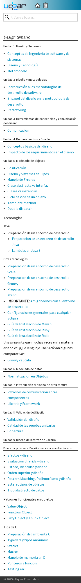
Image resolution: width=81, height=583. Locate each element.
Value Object (17, 506)
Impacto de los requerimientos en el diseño (40, 152)
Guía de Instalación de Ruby (28, 330)
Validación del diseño (23, 419)
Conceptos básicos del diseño (29, 146)
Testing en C (17, 569)
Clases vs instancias (22, 191)
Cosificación (16, 168)
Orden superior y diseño (25, 472)
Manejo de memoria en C (26, 557)
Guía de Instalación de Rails (28, 335)
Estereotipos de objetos (26, 484)
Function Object (19, 512)
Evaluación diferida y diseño (28, 461)
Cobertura (15, 431)
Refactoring (16, 110)
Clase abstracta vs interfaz (28, 185)
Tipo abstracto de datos (25, 490)
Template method (21, 203)
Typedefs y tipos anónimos (28, 540)
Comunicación (18, 130)
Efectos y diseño (19, 455)
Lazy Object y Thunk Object (28, 518)
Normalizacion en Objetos (27, 376)
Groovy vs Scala (19, 360)
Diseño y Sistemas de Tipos (28, 174)
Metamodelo (17, 71)
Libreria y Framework (23, 403)
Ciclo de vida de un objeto (26, 197)
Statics (12, 546)
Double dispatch (19, 208)
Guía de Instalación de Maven (29, 324)
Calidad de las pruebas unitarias (31, 425)
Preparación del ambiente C (28, 534)
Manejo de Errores (21, 179)
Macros (12, 551)
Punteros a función (22, 563)
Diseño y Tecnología (22, 65)
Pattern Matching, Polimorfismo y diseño (39, 478)
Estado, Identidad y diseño (27, 466)
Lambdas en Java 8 (26, 250)
